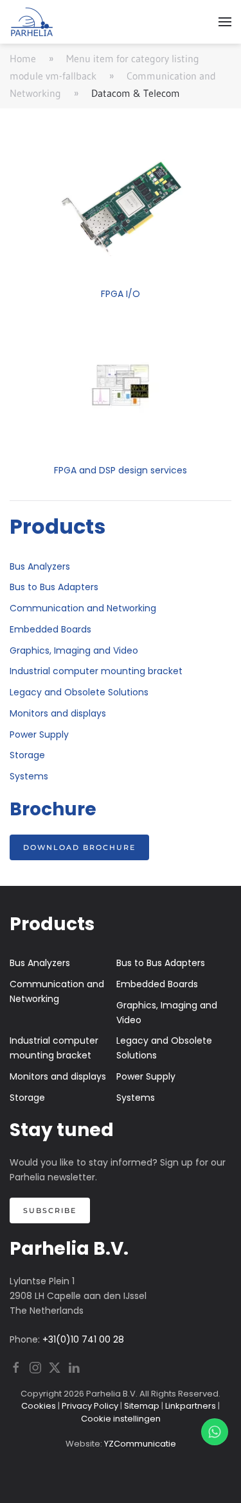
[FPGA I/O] (121, 207)
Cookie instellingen (121, 1419)
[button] (225, 21)
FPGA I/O (120, 293)
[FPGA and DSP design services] (121, 383)
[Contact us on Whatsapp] (214, 1431)
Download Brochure (79, 847)
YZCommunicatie (140, 1444)
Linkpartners (190, 1406)
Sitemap (141, 1406)
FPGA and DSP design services (120, 470)
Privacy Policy (90, 1406)
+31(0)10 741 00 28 (83, 1339)
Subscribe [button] (49, 1210)
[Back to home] (32, 21)
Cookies (38, 1406)
